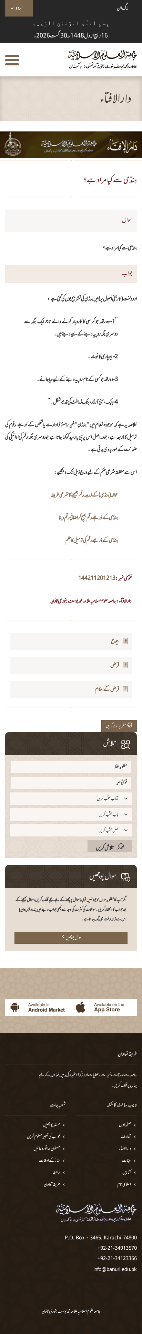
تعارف (126, 1137)
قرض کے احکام (107, 689)
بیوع (115, 641)
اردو (19, 8)
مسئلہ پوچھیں (51, 1125)
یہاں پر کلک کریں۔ (124, 1085)
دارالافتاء (125, 1149)
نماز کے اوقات (49, 1161)
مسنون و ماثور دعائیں (46, 1149)
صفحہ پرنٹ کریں (117, 726)
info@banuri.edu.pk (115, 1269)
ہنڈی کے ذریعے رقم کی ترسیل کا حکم (91, 541)
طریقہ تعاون (52, 1185)
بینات (126, 1161)
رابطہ (56, 1172)
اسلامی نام (124, 1185)
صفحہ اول (125, 1125)
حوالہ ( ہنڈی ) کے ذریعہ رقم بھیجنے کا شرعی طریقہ (84, 495)
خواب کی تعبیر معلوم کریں (43, 1137)
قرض (115, 665)
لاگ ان (123, 8)
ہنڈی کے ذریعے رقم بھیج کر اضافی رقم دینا (88, 518)
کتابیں (126, 1172)
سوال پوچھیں (73, 938)
